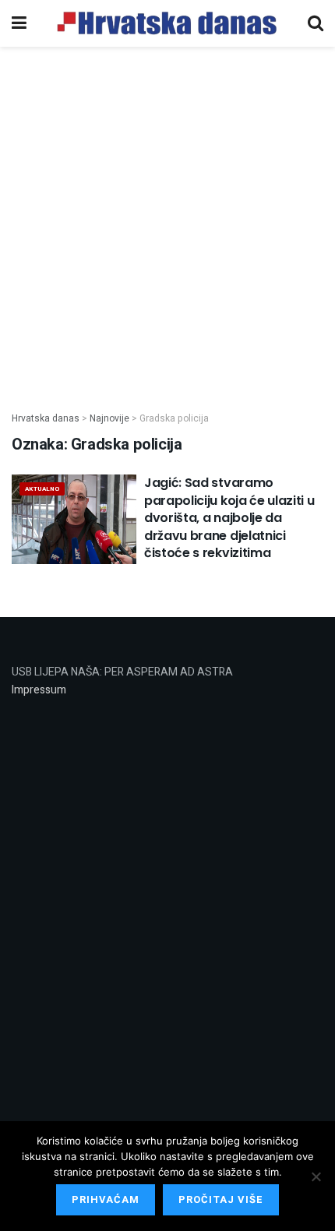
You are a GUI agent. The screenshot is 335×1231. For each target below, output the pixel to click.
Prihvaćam (105, 1199)
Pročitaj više (220, 1199)
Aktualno (42, 489)
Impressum (39, 690)
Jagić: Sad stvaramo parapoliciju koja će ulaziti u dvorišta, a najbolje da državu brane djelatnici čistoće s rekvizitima (229, 518)
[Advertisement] (167, 220)
